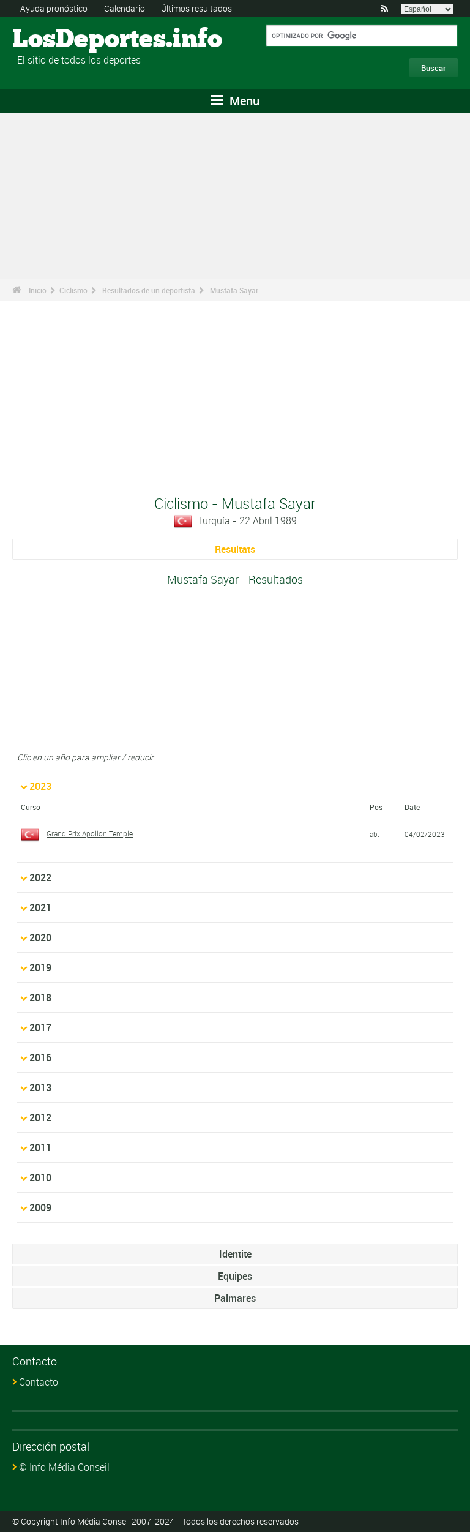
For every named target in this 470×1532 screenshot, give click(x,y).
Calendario (124, 8)
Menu (242, 100)
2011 (40, 1147)
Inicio (38, 290)
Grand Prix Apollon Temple (90, 833)
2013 (40, 1087)
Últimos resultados (196, 8)
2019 (40, 967)
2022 (40, 877)
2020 (40, 937)
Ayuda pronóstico (54, 8)
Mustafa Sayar (234, 290)
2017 (40, 1027)
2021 (40, 907)
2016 (40, 1057)
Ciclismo (73, 290)
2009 (40, 1207)
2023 (40, 786)
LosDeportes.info (58, 40)
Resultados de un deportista (148, 290)
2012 (40, 1117)
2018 (40, 997)
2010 (40, 1177)
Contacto (38, 1382)
